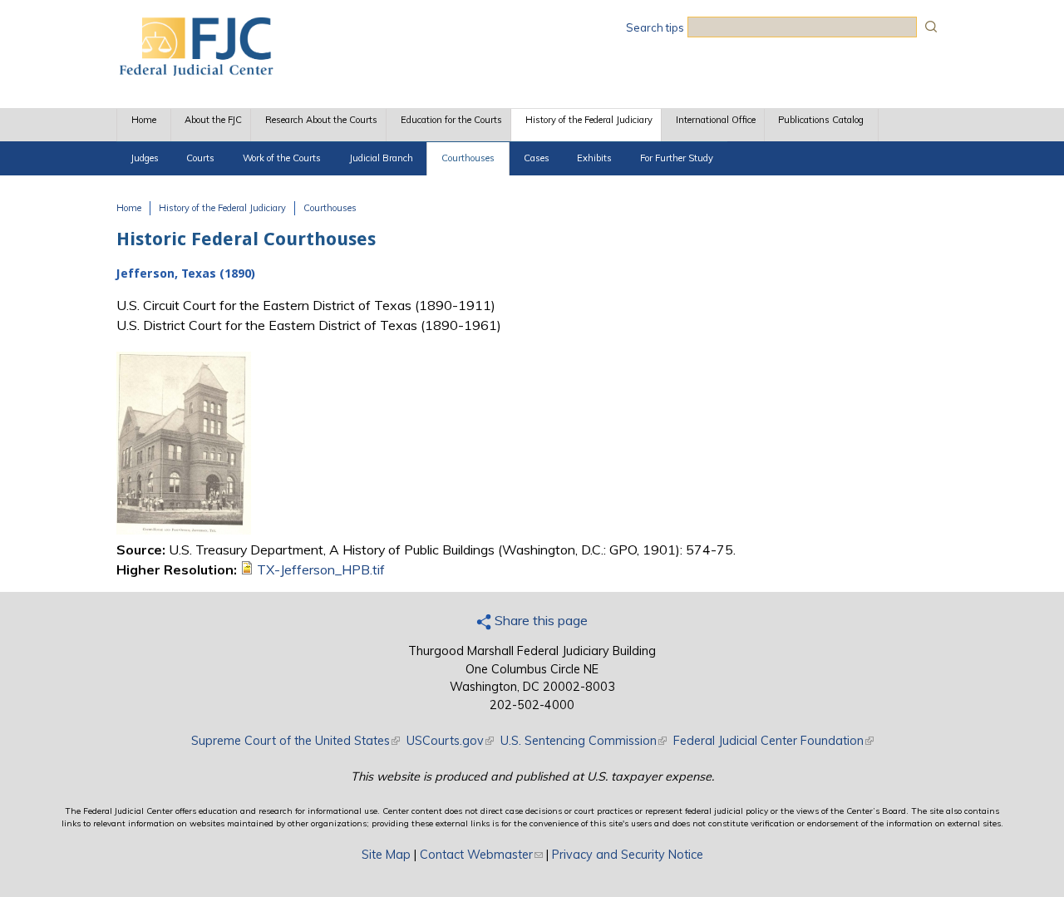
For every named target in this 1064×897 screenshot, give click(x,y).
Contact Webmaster (481, 854)
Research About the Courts (321, 120)
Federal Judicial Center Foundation (773, 740)
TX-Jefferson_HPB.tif (321, 569)
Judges (145, 158)
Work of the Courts (282, 158)
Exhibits (594, 158)
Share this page (539, 620)
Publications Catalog (821, 120)
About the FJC (213, 120)
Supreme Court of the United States (295, 740)
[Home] (195, 70)
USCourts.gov (450, 740)
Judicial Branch (381, 158)
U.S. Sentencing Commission (583, 740)
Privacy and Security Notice (627, 854)
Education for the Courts (451, 120)
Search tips (655, 27)
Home (143, 120)
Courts (200, 158)
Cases (536, 158)
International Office (716, 120)
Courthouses (468, 158)
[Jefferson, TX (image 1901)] (183, 529)
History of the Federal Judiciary (589, 120)
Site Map (386, 854)
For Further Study (676, 158)
